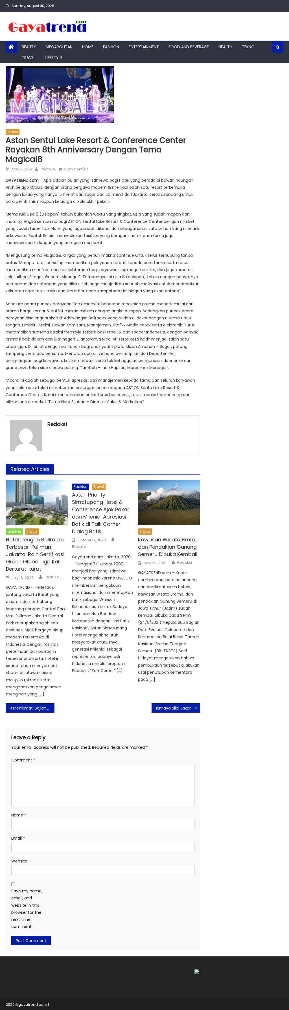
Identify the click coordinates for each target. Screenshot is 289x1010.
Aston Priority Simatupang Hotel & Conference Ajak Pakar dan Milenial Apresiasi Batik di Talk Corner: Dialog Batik (100, 513)
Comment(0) (76, 169)
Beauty (29, 47)
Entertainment (144, 47)
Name (18, 815)
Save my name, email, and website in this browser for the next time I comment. (26, 908)
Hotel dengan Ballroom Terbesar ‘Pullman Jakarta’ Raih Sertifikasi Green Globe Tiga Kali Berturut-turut (35, 554)
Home (87, 47)
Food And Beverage (188, 47)
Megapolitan (59, 47)
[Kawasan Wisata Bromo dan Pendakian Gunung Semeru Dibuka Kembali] (169, 502)
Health (225, 47)
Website (19, 861)
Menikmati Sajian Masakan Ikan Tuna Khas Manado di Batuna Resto (33, 708)
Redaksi (47, 169)
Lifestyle (53, 57)
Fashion (111, 47)
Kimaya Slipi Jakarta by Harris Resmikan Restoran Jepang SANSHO (178, 708)
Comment (23, 760)
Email (18, 838)
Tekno (248, 47)
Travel (28, 57)
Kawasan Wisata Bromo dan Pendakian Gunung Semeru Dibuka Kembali (168, 547)
